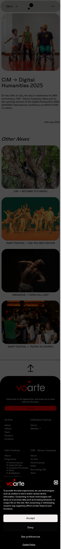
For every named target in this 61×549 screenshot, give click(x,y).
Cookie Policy (29, 544)
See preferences (30, 536)
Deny (30, 527)
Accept (30, 518)
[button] (56, 482)
